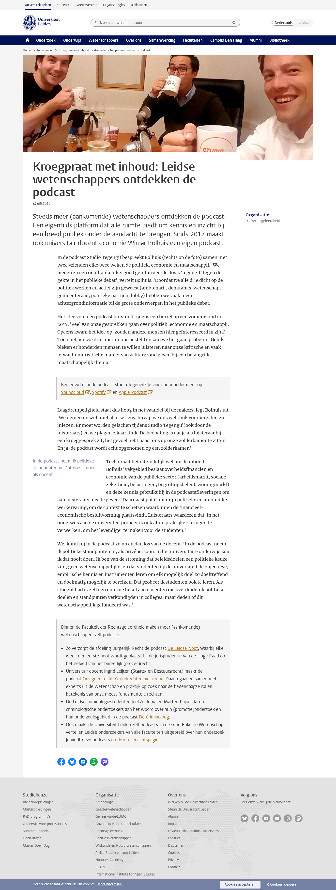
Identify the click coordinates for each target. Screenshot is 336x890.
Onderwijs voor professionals (45, 824)
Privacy (173, 860)
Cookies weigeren (284, 884)
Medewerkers (87, 5)
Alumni (256, 40)
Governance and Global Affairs (118, 824)
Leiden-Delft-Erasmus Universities (193, 831)
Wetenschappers (103, 40)
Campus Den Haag (226, 40)
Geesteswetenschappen (113, 809)
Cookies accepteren (240, 884)
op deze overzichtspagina (136, 740)
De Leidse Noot (183, 648)
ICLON (100, 867)
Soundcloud (72, 392)
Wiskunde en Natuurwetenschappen (123, 845)
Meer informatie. (110, 884)
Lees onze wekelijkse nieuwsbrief (265, 802)
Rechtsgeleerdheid (265, 221)
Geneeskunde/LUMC (110, 816)
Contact (174, 867)
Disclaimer (175, 845)
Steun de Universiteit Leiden (189, 809)
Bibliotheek (139, 5)
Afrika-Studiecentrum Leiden (117, 852)
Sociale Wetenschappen (113, 838)
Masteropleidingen (37, 809)
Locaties (174, 838)
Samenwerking (162, 40)
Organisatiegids (114, 5)
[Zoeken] (234, 23)
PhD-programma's (36, 816)
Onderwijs (72, 40)
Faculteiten (193, 40)
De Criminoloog (154, 717)
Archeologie (104, 802)
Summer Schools (35, 831)
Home (27, 50)
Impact (173, 824)
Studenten (64, 5)
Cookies (174, 852)
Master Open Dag (36, 845)
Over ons (133, 40)
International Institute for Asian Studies (125, 874)
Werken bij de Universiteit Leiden (193, 802)
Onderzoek (46, 40)
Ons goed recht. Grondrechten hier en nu (123, 679)
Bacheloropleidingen (38, 802)
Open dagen (32, 838)
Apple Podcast (133, 392)
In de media (44, 50)
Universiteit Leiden (38, 5)
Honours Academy (109, 860)
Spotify (99, 392)
